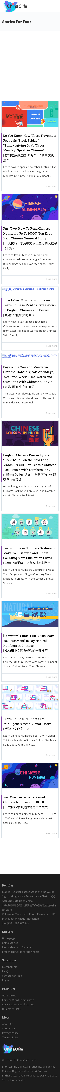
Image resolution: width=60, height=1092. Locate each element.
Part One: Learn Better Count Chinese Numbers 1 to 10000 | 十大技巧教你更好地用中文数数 (25, 802)
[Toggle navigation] (55, 6)
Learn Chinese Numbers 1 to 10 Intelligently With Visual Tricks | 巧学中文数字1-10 (27, 724)
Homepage (8, 938)
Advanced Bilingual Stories (18, 1004)
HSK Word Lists (11, 1009)
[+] (30, 114)
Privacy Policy (10, 1033)
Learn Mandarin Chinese (16, 947)
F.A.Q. (5, 971)
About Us (7, 1024)
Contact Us (8, 1028)
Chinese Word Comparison (18, 1000)
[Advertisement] (30, 68)
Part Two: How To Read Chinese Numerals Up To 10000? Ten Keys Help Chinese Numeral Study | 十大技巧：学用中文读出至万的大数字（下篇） (30, 238)
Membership (9, 967)
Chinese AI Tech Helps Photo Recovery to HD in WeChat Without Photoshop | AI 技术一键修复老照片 (29, 918)
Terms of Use (10, 1037)
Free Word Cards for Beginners (20, 951)
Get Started (9, 995)
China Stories (10, 942)
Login (5, 980)
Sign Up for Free (12, 975)
